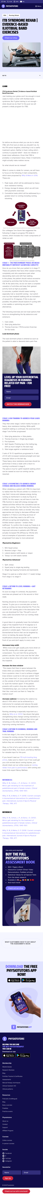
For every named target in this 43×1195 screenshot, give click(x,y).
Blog (3, 1073)
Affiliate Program (7, 1130)
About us (5, 1121)
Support (5, 1127)
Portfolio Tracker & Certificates (12, 1076)
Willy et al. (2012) (16, 714)
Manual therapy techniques (11, 1082)
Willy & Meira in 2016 (29, 175)
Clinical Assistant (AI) (9, 1086)
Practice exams (7, 1111)
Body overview (7, 1105)
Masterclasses (7, 1067)
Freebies (5, 1108)
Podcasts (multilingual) (9, 1099)
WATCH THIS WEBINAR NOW (18, 404)
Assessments (6, 1079)
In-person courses (8, 1143)
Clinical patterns (7, 1089)
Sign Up (8, 1178)
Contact (5, 1124)
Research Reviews (8, 1070)
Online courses (7, 1140)
